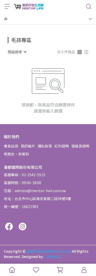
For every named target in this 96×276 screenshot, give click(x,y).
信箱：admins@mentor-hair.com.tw (35, 190)
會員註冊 (11, 146)
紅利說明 (62, 146)
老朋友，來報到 (16, 153)
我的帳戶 (28, 146)
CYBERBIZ (52, 256)
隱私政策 (45, 146)
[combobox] (17, 51)
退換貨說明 (80, 146)
